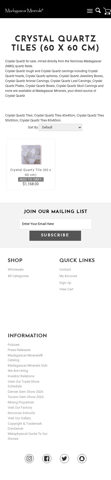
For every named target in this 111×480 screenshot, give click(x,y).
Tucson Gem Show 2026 (26, 397)
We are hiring (18, 371)
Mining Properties (21, 402)
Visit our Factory (20, 407)
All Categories (18, 276)
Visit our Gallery (19, 418)
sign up (65, 283)
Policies (13, 345)
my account (68, 276)
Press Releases (19, 350)
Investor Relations (21, 376)
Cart (107, 10)
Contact (65, 269)
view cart (66, 289)
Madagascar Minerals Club (27, 365)
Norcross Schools (21, 413)
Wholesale (15, 269)
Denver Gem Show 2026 (25, 392)
